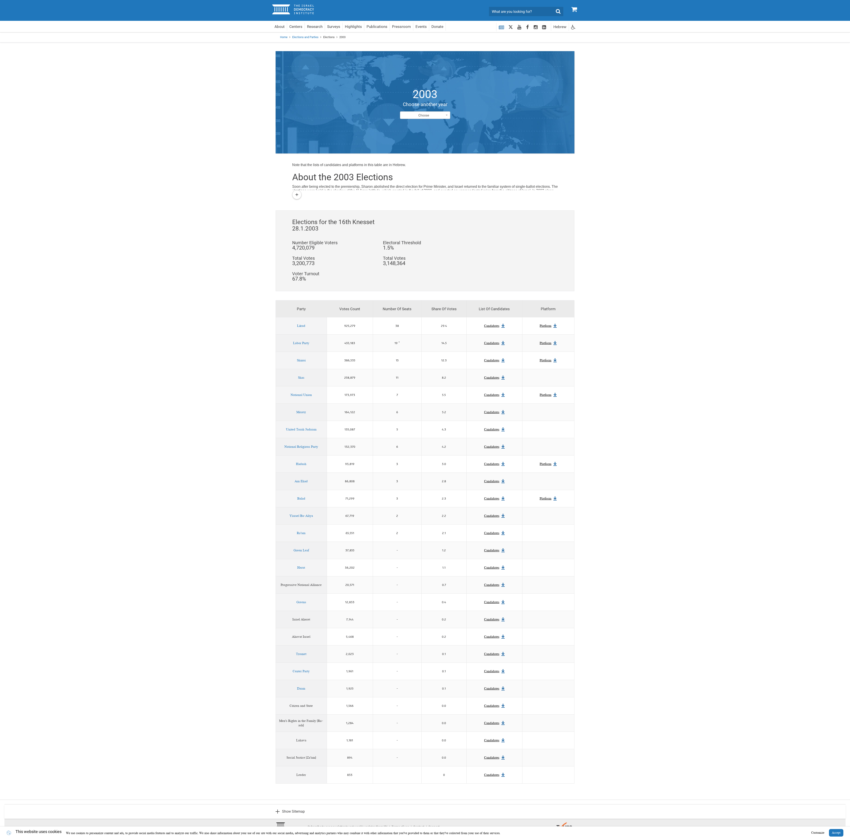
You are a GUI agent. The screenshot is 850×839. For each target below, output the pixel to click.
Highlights (353, 26)
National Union (301, 395)
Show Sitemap (293, 811)
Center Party (301, 671)
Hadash (301, 464)
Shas (301, 378)
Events (421, 26)
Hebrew (559, 27)
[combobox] (425, 115)
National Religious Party (301, 447)
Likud (301, 326)
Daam (301, 688)
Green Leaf (301, 550)
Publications (377, 26)
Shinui (301, 360)
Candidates (491, 326)
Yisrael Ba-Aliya (301, 516)
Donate (437, 26)
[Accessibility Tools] (573, 27)
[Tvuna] (564, 824)
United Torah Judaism (301, 429)
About (279, 26)
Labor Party (301, 343)
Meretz (301, 412)
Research (315, 26)
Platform (545, 326)
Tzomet (301, 654)
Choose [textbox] (423, 115)
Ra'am (301, 533)
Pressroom (401, 26)
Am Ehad (301, 481)
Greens (301, 602)
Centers (295, 26)
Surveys (333, 26)
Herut (301, 568)
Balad (301, 498)
